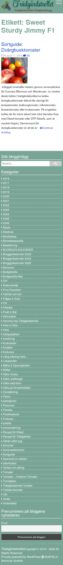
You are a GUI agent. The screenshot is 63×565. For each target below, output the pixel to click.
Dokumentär (10, 285)
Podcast (8, 419)
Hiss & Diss (10, 325)
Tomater (8, 472)
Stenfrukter (9, 463)
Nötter (6, 370)
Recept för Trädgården (17, 436)
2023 (6, 210)
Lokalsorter (10, 361)
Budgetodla (10, 272)
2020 (6, 196)
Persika (7, 410)
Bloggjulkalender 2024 (17, 258)
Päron (6, 396)
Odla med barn (12, 383)
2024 (6, 214)
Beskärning (10, 245)
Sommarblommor (13, 450)
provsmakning (11, 428)
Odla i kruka (10, 374)
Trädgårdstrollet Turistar (17, 485)
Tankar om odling (13, 468)
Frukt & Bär (10, 312)
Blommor (8, 267)
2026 (6, 223)
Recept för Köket (13, 432)
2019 (6, 192)
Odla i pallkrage (13, 379)
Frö (5, 303)
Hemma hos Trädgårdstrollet (20, 321)
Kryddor (8, 347)
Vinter (6, 499)
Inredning (9, 339)
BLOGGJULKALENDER (18, 250)
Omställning (10, 392)
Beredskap (9, 236)
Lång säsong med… (15, 356)
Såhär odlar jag (12, 441)
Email (4, 523)
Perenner (9, 405)
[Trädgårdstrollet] (27, 11)
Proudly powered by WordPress (21, 557)
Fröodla (7, 307)
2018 (6, 187)
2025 (6, 218)
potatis (7, 423)
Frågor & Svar (11, 299)
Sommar (8, 445)
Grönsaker (9, 316)
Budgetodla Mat (13, 276)
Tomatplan (9, 481)
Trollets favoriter (13, 490)
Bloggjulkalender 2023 (17, 254)
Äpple (6, 227)
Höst (6, 330)
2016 (6, 178)
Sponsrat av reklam (15, 459)
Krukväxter (9, 343)
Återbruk (8, 232)
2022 (6, 205)
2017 (6, 183)
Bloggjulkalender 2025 (17, 263)
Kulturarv (8, 352)
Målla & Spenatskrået (16, 365)
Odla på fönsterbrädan (17, 388)
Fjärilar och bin (12, 294)
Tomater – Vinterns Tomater (20, 477)
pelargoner (9, 401)
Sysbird (18, 561)
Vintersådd (9, 503)
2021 (6, 201)
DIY (5, 281)
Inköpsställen (11, 334)
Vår (5, 494)
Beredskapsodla (13, 241)
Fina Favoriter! (12, 290)
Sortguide (9, 454)
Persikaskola (11, 414)
